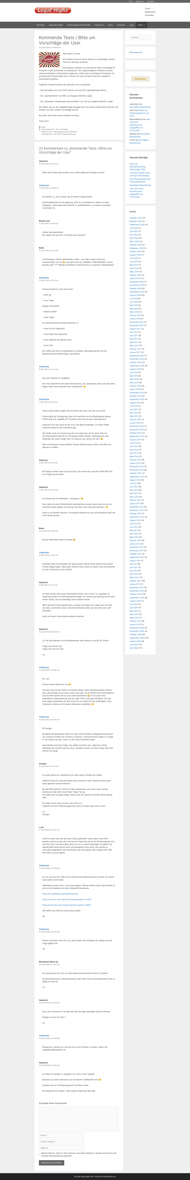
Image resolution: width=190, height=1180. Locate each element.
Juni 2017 (134, 335)
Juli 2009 (134, 645)
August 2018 (135, 295)
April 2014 (134, 453)
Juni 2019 (134, 262)
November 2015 (137, 392)
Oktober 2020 (136, 221)
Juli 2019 (134, 258)
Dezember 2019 (137, 248)
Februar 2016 (135, 386)
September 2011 (137, 557)
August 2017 (135, 329)
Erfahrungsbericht (48, 129)
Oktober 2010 (136, 594)
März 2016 (134, 382)
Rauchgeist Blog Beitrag (140, 107)
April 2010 (134, 614)
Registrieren (140, 1)
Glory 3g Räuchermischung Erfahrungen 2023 (138, 167)
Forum (131, 1)
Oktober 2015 (136, 396)
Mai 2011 (133, 571)
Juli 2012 (133, 524)
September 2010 (137, 597)
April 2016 (134, 379)
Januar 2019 (135, 278)
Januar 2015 (135, 423)
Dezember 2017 (137, 322)
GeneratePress (110, 1176)
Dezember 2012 (137, 507)
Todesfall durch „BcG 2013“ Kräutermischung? (58, 134)
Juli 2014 (134, 443)
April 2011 (134, 574)
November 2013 (137, 470)
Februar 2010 (135, 621)
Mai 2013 (134, 490)
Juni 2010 (134, 608)
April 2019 (134, 268)
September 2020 (137, 225)
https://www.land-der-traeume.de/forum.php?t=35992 (66, 905)
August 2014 (135, 440)
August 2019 (135, 255)
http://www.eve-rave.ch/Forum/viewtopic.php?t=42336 (66, 899)
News (140, 25)
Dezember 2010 (137, 587)
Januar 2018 (135, 319)
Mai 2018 (134, 305)
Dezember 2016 (137, 356)
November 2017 (137, 325)
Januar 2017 (135, 352)
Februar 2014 (135, 460)
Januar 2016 (135, 389)
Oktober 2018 (136, 288)
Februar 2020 (136, 245)
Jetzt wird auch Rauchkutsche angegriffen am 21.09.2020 (140, 125)
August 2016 (135, 369)
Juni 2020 (134, 231)
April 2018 (134, 309)
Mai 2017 (134, 339)
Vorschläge (64, 129)
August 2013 (135, 480)
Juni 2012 (134, 527)
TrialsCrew (44, 185)
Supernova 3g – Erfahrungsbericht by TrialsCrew (59, 132)
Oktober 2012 (136, 513)
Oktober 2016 (136, 362)
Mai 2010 (134, 611)
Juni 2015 (134, 409)
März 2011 (134, 577)
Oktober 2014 (136, 433)
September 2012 (137, 517)
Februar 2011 (135, 581)
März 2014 (134, 456)
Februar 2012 (135, 540)
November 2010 (137, 591)
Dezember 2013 (137, 466)
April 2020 (134, 238)
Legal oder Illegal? (56, 25)
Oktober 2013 (136, 473)
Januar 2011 (135, 584)
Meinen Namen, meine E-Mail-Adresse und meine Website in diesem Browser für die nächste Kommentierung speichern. (78, 1154)
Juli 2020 (134, 228)
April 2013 (134, 493)
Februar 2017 (135, 349)
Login (132, 25)
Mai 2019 (134, 265)
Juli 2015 (133, 406)
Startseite (40, 25)
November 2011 (136, 550)
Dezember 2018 (137, 282)
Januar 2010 (135, 624)
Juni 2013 (134, 487)
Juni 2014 (134, 446)
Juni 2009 (134, 648)
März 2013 (134, 497)
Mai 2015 (134, 413)
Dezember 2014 (137, 426)
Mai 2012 (134, 530)
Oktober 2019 (136, 251)
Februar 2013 (135, 500)
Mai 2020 (134, 235)
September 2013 (137, 477)
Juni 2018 (134, 302)
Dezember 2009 (137, 628)
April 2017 (134, 342)
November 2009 (137, 631)
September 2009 (137, 638)
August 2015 (135, 403)
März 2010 (134, 618)
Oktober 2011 (135, 554)
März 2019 (134, 272)
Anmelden (150, 1)
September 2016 (137, 366)
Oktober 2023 (136, 218)
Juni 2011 (134, 567)
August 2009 (135, 641)
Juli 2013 (134, 483)
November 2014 (137, 430)
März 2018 (134, 312)
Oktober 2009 (136, 634)
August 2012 (135, 520)
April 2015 (134, 416)
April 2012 (134, 534)
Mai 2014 (134, 450)
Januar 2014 (135, 463)
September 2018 (137, 292)
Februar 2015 (135, 419)
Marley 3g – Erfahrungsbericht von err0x (139, 113)
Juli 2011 (133, 564)
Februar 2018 (135, 315)
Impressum (99, 25)
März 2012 (134, 537)
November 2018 (137, 285)
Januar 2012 (135, 544)
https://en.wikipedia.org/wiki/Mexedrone (60, 894)
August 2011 (135, 560)
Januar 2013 (135, 503)
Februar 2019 (135, 275)
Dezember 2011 (136, 547)
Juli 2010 (134, 604)
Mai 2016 (134, 376)
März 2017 (134, 345)
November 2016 (137, 359)
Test (57, 129)
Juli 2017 (133, 332)
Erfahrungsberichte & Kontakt (78, 25)
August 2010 (135, 601)
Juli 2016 (134, 372)
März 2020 (134, 241)
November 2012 (137, 510)
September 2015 (137, 399)
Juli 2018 (133, 298)
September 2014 (137, 436)
